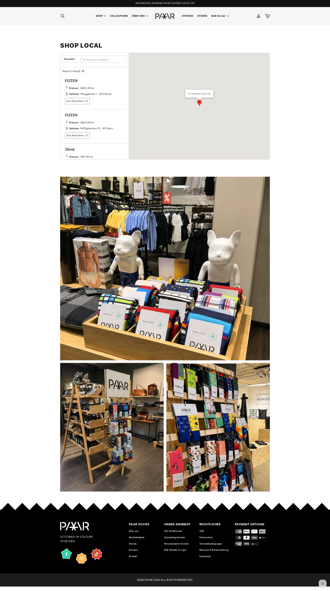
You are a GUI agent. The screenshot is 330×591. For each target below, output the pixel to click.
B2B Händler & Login (175, 550)
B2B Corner (219, 15)
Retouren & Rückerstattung (214, 550)
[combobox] (104, 59)
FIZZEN (71, 81)
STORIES (187, 15)
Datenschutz (206, 537)
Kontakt (133, 556)
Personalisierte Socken (176, 544)
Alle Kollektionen (173, 531)
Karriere (133, 550)
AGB (201, 531)
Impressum (205, 556)
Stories (133, 544)
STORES (202, 15)
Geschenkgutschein (174, 537)
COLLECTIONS (119, 15)
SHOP (100, 15)
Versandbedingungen (210, 544)
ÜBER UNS (138, 15)
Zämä (70, 149)
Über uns (134, 531)
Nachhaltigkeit (137, 537)
